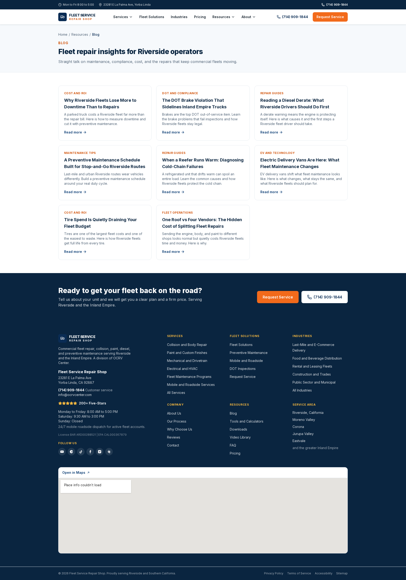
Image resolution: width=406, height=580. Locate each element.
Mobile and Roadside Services (191, 385)
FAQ (233, 445)
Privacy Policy (273, 573)
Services (120, 17)
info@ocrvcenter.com (75, 395)
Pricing (200, 17)
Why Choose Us (179, 429)
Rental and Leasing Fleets (312, 366)
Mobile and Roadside (246, 361)
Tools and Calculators (246, 421)
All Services (176, 393)
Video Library (240, 437)
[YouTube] (62, 451)
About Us (174, 413)
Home (62, 34)
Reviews (173, 437)
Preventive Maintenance (249, 353)
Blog (233, 413)
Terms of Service (299, 573)
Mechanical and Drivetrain (187, 361)
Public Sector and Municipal (314, 382)
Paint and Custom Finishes (187, 353)
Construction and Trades (312, 374)
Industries (179, 17)
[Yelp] (109, 451)
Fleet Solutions (151, 17)
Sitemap (342, 573)
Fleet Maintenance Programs (189, 377)
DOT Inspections (243, 369)
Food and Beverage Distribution (317, 358)
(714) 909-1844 (337, 4)
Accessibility (323, 573)
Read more (73, 132)
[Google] (71, 451)
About (246, 17)
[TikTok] (81, 451)
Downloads (238, 429)
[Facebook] (90, 451)
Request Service (330, 17)
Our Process (176, 421)
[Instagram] (99, 451)
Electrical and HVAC (182, 369)
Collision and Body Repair (187, 345)
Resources (221, 17)
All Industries (302, 390)
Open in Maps (73, 472)
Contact (173, 445)
